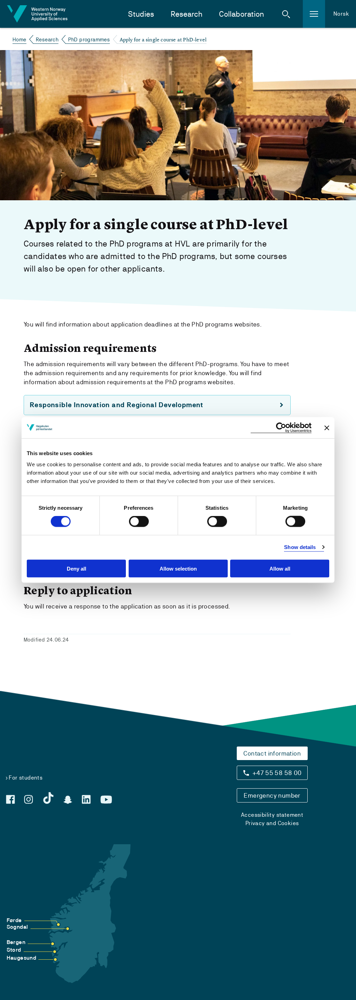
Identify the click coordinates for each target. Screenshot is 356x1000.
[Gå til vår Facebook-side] (10, 799)
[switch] (139, 521)
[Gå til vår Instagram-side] (28, 799)
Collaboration (241, 14)
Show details (300, 547)
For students (25, 777)
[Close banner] (326, 427)
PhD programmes (89, 39)
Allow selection (178, 568)
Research (186, 14)
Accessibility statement (272, 815)
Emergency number (272, 795)
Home (19, 39)
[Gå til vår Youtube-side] (106, 800)
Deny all (76, 568)
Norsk (341, 13)
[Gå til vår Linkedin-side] (86, 799)
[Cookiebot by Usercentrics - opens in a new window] (281, 427)
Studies (141, 14)
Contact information (272, 753)
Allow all (279, 568)
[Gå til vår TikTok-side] (48, 798)
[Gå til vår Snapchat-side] (68, 800)
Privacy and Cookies (272, 823)
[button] (286, 14)
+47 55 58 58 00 (277, 772)
